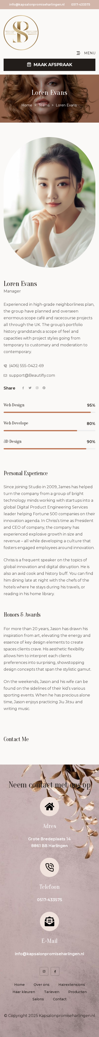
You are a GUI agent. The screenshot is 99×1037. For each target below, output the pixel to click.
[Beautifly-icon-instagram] (44, 971)
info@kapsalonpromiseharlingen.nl (37, 4)
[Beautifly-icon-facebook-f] (55, 971)
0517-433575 (80, 4)
